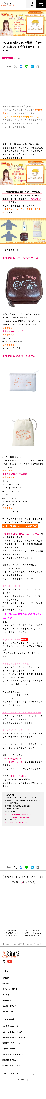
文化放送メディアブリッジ (13, 1054)
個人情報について (9, 1006)
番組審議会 (6, 1000)
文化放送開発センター (11, 1026)
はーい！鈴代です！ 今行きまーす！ (28, 877)
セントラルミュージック (12, 1032)
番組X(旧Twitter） (19, 775)
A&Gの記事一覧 (19, 944)
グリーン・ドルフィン (11, 1065)
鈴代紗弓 (8, 877)
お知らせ (7, 58)
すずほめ (15, 882)
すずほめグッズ (28, 882)
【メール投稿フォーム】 (13, 761)
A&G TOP (9, 944)
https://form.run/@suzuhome (16, 822)
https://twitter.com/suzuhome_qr (18, 814)
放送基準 (6, 994)
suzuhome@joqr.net (21, 817)
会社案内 (6, 978)
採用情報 (6, 983)
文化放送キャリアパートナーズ (14, 1037)
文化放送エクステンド (11, 1060)
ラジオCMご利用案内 (10, 989)
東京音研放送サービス (11, 1043)
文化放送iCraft (8, 1048)
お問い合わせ (7, 1011)
